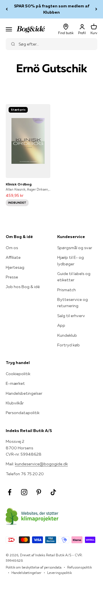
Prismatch (66, 289)
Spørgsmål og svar (74, 247)
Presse (12, 277)
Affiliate (13, 257)
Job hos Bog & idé (23, 286)
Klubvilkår (15, 403)
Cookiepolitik (18, 373)
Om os (12, 247)
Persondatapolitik (22, 412)
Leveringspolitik (59, 573)
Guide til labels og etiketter (73, 276)
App (61, 325)
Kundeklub (67, 335)
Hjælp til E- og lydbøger (70, 260)
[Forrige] (7, 9)
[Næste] (96, 9)
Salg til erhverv (71, 315)
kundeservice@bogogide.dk (41, 463)
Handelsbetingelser (24, 393)
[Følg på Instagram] (24, 492)
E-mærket (15, 383)
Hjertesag (15, 267)
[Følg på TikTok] (53, 492)
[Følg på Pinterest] (39, 492)
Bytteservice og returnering (72, 302)
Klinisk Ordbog (18, 184)
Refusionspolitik (79, 567)
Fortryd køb (68, 345)
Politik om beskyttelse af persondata (34, 567)
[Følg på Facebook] (9, 492)
